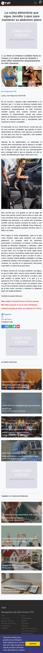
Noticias (25, 626)
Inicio (24, 616)
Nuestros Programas (30, 628)
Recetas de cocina (8, 623)
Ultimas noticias (7, 621)
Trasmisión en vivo (29, 631)
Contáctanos (26, 618)
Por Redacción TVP (8, 91)
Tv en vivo (5, 618)
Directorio (25, 623)
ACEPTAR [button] (32, 644)
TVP (3, 616)
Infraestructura (27, 633)
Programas (5, 626)
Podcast (4, 628)
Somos (24, 621)
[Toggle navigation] (35, 3)
